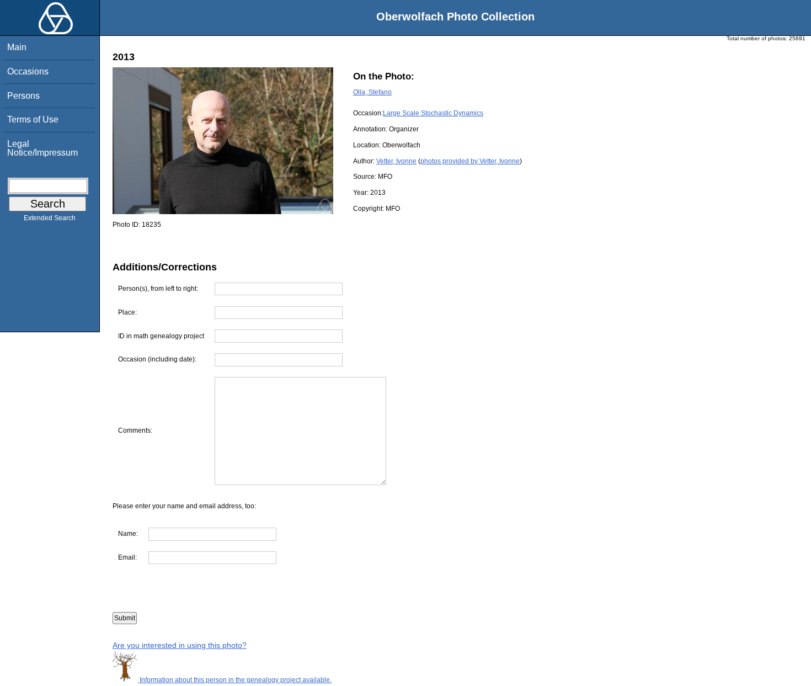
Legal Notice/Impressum (42, 148)
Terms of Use (32, 119)
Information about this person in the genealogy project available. (235, 680)
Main (16, 47)
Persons (23, 95)
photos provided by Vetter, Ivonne (470, 161)
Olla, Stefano (372, 92)
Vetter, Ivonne (396, 161)
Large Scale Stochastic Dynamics (433, 113)
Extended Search (50, 218)
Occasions (28, 71)
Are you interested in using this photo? (180, 645)
